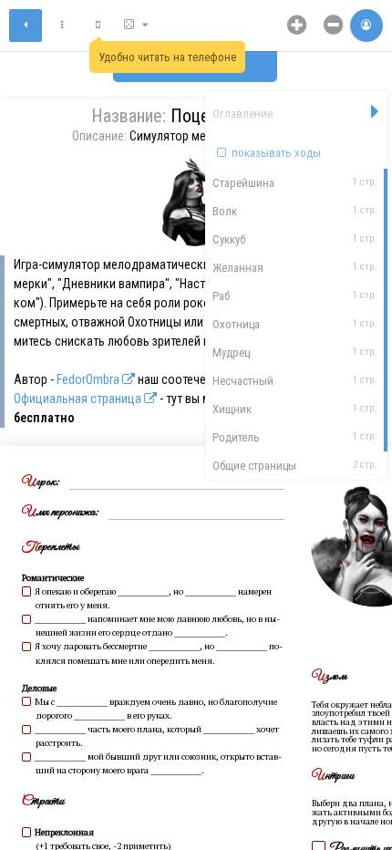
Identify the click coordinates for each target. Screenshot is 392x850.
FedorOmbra (89, 379)
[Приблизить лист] (297, 25)
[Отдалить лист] (333, 25)
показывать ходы (275, 153)
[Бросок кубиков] (137, 25)
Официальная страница (79, 398)
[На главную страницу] (25, 25)
